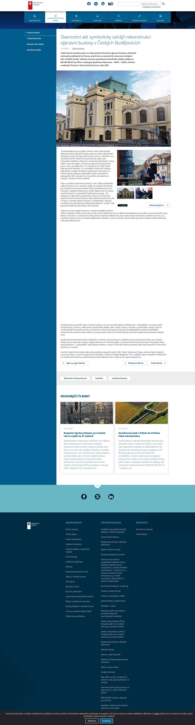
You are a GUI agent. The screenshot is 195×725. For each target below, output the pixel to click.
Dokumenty (76, 20)
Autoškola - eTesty (108, 606)
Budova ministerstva (74, 544)
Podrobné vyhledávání (151, 7)
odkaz (157, 713)
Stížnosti (69, 566)
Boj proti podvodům (74, 591)
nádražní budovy (119, 378)
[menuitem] (34, 17)
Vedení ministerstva (73, 539)
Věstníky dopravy (107, 649)
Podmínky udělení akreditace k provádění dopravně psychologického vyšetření (113, 613)
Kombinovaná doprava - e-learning (114, 586)
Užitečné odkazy (139, 20)
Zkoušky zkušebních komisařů (113, 554)
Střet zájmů (70, 581)
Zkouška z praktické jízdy (111, 591)
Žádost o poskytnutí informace (78, 601)
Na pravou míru (34, 50)
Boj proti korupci (72, 586)
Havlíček (99, 378)
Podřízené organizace (74, 561)
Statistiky (97, 20)
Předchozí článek (135, 363)
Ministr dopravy (72, 529)
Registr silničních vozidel (110, 549)
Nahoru (97, 486)
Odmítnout (92, 721)
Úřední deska (71, 534)
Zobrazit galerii (157, 205)
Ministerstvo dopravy (36, 5)
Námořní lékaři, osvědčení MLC (113, 601)
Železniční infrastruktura (75, 378)
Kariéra (118, 20)
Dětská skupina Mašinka (75, 616)
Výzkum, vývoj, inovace (109, 667)
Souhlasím (106, 721)
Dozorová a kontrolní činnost (77, 571)
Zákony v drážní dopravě (110, 654)
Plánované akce (34, 38)
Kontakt (160, 20)
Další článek (156, 363)
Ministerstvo (34, 20)
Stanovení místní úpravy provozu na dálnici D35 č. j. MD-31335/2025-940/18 (115, 690)
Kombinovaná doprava (110, 537)
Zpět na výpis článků (75, 363)
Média (55, 20)
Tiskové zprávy (33, 33)
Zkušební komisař (108, 672)
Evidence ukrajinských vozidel (113, 596)
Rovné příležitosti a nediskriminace (80, 606)
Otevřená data (71, 557)
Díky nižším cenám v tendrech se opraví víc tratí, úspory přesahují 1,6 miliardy (115, 680)
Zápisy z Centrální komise (76, 576)
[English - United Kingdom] (110, 4)
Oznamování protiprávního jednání (79, 596)
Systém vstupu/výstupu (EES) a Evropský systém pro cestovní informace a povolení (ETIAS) (113, 624)
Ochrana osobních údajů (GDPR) (78, 611)
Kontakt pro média (35, 44)
